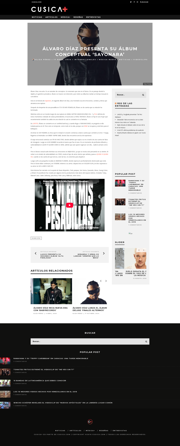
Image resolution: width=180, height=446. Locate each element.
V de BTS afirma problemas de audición (130, 130)
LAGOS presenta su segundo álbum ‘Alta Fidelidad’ (52, 256)
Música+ (65, 17)
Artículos (51, 17)
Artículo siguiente (91, 251)
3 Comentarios (135, 193)
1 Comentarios (135, 208)
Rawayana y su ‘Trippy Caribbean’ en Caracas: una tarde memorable (136, 185)
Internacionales (85, 59)
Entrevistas (93, 17)
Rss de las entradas (123, 104)
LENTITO (35, 123)
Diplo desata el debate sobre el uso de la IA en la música (130, 273)
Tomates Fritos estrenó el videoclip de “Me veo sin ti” (137, 202)
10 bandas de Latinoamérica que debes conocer (40, 381)
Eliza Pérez (43, 59)
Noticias (37, 17)
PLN (95, 114)
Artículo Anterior (48, 251)
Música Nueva (107, 59)
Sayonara (48, 101)
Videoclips (140, 59)
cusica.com (36, 2)
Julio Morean (75, 313)
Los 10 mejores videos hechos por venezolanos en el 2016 (45, 392)
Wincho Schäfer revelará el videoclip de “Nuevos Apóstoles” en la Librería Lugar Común (63, 403)
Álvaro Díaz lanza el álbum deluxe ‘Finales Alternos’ (48, 309)
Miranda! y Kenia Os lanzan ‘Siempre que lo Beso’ (86, 256)
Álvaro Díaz (36, 238)
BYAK (86, 126)
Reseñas (78, 17)
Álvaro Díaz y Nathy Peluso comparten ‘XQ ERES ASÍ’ (87, 309)
